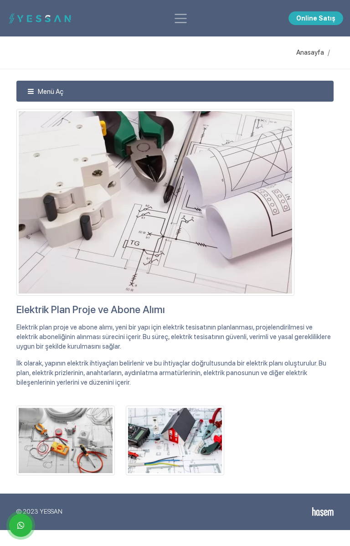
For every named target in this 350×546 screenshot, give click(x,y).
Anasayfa (310, 52)
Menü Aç (49, 92)
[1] (180, 18)
